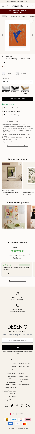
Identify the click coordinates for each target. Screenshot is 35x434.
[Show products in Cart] (32, 5)
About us (13, 360)
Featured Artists (13, 16)
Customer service (24, 363)
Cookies (21, 373)
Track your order (24, 366)
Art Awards (12, 396)
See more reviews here (17, 281)
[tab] (6, 53)
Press (14, 363)
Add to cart (17, 99)
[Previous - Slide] (2, 35)
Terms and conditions (26, 370)
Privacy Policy (15, 351)
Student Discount (10, 387)
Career (14, 370)
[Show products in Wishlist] (28, 5)
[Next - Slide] (32, 35)
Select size (5, 78)
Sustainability (11, 373)
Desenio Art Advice (25, 360)
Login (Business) (11, 400)
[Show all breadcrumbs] (4, 16)
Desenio (23, 428)
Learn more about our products (17, 146)
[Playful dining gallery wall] (13, 217)
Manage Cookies (24, 384)
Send (17, 347)
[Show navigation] (3, 5)
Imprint (14, 366)
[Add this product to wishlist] (31, 20)
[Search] (7, 5)
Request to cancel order (25, 380)
